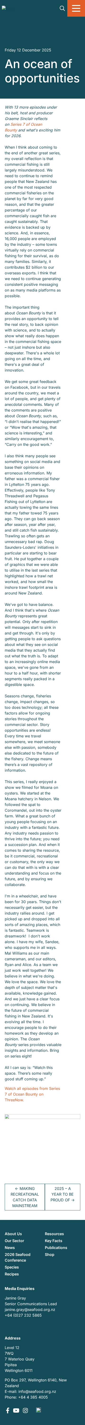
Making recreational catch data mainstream (25, 1197)
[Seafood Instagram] (25, 1411)
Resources (54, 1233)
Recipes (12, 1274)
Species (12, 1267)
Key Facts (53, 1240)
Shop (49, 1254)
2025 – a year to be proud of (63, 1194)
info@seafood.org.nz (37, 1391)
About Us (13, 1233)
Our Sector (14, 1240)
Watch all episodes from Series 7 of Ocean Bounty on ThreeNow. (32, 1094)
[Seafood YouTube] (17, 1411)
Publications (56, 1247)
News (10, 1247)
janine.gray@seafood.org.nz (30, 1309)
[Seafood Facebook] (8, 1411)
